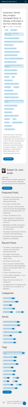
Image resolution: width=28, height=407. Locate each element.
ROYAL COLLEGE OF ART (11, 93)
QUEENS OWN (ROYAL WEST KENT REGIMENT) (13, 66)
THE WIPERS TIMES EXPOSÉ (11, 325)
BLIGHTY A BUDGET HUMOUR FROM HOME (13, 353)
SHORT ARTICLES (9, 308)
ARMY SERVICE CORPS (10, 62)
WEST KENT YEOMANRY (11, 70)
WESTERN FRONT (9, 374)
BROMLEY (7, 119)
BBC (13, 77)
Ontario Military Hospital (12, 51)
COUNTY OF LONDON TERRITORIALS (14, 58)
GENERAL (19, 312)
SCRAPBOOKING (9, 90)
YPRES (6, 377)
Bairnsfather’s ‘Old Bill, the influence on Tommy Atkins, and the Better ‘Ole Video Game (14, 227)
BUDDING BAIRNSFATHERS (11, 321)
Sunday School (9, 109)
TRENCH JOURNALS (9, 342)
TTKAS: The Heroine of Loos (12, 215)
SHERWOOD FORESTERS (10, 364)
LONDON (7, 122)
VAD (7, 30)
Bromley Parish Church (11, 115)
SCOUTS (7, 77)
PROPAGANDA (8, 367)
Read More (8, 158)
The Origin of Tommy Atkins (11, 204)
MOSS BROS (8, 87)
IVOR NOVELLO (8, 80)
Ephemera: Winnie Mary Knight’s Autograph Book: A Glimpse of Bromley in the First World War (13, 18)
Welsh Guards (9, 45)
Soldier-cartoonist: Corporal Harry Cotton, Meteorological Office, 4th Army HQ (13, 220)
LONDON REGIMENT (17, 122)
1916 (18, 384)
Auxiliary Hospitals (10, 48)
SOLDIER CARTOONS (10, 357)
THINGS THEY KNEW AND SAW (12, 332)
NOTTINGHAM (8, 384)
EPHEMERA (7, 305)
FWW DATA (7, 335)
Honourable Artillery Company (14, 41)
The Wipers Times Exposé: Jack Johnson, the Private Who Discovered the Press (13, 199)
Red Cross (14, 30)
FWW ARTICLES (9, 298)
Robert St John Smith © (9, 1)
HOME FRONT (8, 125)
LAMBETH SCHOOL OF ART (11, 97)
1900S (6, 381)
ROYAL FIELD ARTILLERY (11, 55)
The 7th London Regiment (12, 38)
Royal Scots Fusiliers (11, 105)
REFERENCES (8, 312)
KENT (14, 119)
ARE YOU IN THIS (8, 328)
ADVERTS (16, 87)
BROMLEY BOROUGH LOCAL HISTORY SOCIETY (14, 101)
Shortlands (8, 112)
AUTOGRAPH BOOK (9, 129)
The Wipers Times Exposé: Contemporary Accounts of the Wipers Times (12, 256)
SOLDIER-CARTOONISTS (10, 301)
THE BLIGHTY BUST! (9, 339)
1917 (14, 381)
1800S (15, 377)
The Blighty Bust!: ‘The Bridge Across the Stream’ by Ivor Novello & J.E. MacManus (14, 287)
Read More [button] (7, 188)
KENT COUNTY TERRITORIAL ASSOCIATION (12, 34)
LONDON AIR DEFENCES (11, 73)
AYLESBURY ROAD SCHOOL (11, 83)
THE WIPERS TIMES (9, 370)
